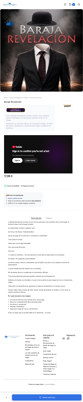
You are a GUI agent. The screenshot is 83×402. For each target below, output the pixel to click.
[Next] (79, 50)
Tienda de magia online (35, 384)
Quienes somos (48, 357)
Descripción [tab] (36, 218)
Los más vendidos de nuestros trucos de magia (32, 355)
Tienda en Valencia (49, 374)
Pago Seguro (47, 361)
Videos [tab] (49, 218)
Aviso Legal (47, 351)
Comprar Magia (30, 338)
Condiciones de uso (49, 354)
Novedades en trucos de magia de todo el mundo (32, 347)
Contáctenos (29, 361)
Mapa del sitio (29, 364)
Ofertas (27, 342)
